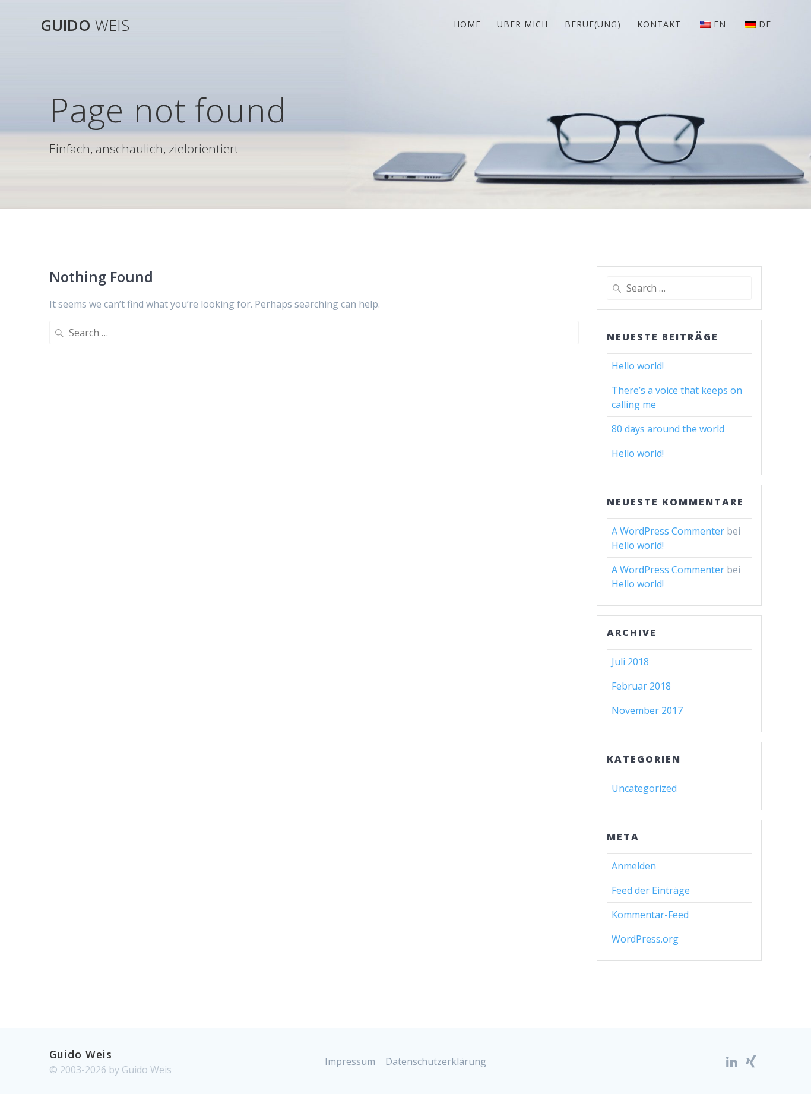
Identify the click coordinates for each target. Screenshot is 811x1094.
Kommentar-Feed (650, 914)
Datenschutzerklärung (435, 1061)
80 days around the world (668, 428)
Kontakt (659, 24)
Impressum (350, 1061)
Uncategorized (644, 788)
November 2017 (647, 710)
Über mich (522, 24)
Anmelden (634, 865)
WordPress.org (645, 939)
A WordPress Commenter (668, 530)
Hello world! (638, 365)
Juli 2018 (630, 661)
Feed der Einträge (651, 890)
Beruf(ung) (593, 24)
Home (467, 24)
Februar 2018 (641, 686)
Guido (84, 25)
